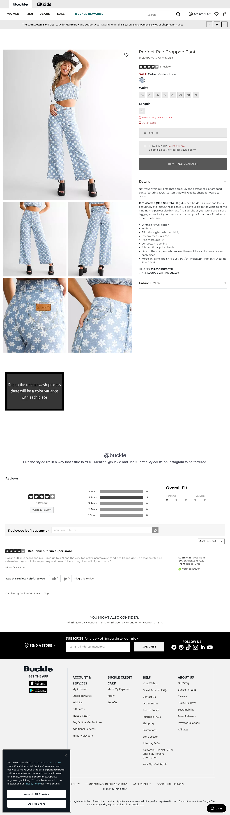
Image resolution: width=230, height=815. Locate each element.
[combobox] (160, 14)
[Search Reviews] (155, 530)
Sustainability (186, 709)
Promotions (150, 730)
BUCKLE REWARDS (89, 13)
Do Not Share (36, 803)
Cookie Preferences (170, 784)
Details (144, 181)
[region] (36, 781)
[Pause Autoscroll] (217, 24)
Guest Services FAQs (155, 690)
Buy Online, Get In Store (87, 722)
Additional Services (84, 729)
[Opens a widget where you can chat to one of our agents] (216, 808)
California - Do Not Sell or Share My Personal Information (158, 753)
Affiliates (183, 729)
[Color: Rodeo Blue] (142, 80)
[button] (13, 14)
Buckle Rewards (82, 695)
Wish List (78, 702)
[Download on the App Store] (38, 683)
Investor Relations (189, 723)
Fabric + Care (149, 283)
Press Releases (187, 716)
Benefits (112, 702)
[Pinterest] (181, 647)
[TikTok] (188, 647)
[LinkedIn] (202, 647)
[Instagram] (195, 647)
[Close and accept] (66, 755)
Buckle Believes (187, 703)
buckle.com (54, 762)
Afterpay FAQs (151, 743)
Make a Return (81, 715)
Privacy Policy (33, 783)
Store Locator (151, 736)
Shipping (148, 723)
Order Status (150, 703)
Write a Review (41, 509)
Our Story (183, 683)
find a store (42, 645)
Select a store (176, 146)
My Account (80, 689)
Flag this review (84, 578)
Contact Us (149, 696)
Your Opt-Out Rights (155, 764)
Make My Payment (119, 689)
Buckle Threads (187, 689)
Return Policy (151, 710)
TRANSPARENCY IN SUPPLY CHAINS (106, 784)
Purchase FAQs (152, 716)
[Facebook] (174, 647)
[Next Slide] (224, 24)
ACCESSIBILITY (142, 784)
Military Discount (83, 735)
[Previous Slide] (209, 24)
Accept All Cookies (36, 794)
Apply (111, 695)
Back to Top (41, 593)
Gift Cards (79, 709)
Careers (182, 696)
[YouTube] (209, 647)
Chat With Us (151, 683)
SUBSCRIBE (149, 646)
